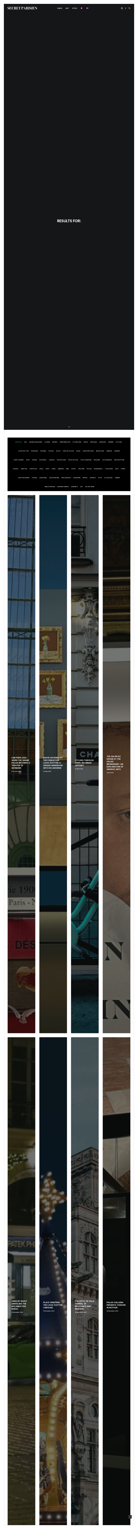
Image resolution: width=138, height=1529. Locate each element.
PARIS (59, 8)
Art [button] (81, 486)
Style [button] (100, 477)
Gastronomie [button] (54, 477)
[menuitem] (60, 8)
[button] (87, 8)
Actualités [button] (108, 477)
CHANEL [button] (34, 459)
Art (67, 8)
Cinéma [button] (117, 477)
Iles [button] (25, 442)
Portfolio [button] (33, 468)
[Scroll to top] (130, 1517)
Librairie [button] (61, 468)
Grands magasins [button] (35, 442)
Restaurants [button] (66, 477)
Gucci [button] (58, 451)
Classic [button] (15, 468)
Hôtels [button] (51, 451)
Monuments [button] (98, 468)
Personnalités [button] (65, 442)
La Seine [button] (47, 442)
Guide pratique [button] (88, 451)
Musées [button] (54, 442)
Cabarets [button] (74, 486)
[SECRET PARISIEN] (22, 8)
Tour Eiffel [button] (109, 468)
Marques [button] (102, 442)
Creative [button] (24, 468)
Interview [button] (76, 477)
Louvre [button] (34, 477)
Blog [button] (41, 468)
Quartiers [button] (43, 477)
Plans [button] (78, 451)
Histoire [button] (81, 468)
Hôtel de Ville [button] (73, 459)
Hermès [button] (110, 442)
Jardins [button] (117, 451)
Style (74, 8)
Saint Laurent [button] (19, 459)
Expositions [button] (61, 459)
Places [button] (89, 468)
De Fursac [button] (43, 459)
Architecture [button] (119, 459)
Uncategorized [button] (23, 477)
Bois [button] (116, 468)
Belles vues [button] (100, 451)
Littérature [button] (77, 442)
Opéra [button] (123, 468)
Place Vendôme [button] (86, 459)
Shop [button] (47, 468)
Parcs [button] (86, 442)
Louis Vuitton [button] (23, 451)
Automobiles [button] (107, 459)
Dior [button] (27, 459)
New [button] (67, 468)
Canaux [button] (52, 459)
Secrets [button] (93, 477)
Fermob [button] (109, 451)
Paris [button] (53, 468)
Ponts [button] (73, 468)
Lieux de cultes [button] (68, 451)
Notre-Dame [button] (89, 486)
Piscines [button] (43, 451)
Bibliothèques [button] (50, 486)
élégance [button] (93, 442)
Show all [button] (18, 442)
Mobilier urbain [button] (62, 486)
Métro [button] (85, 477)
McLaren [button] (97, 459)
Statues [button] (119, 442)
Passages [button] (34, 451)
